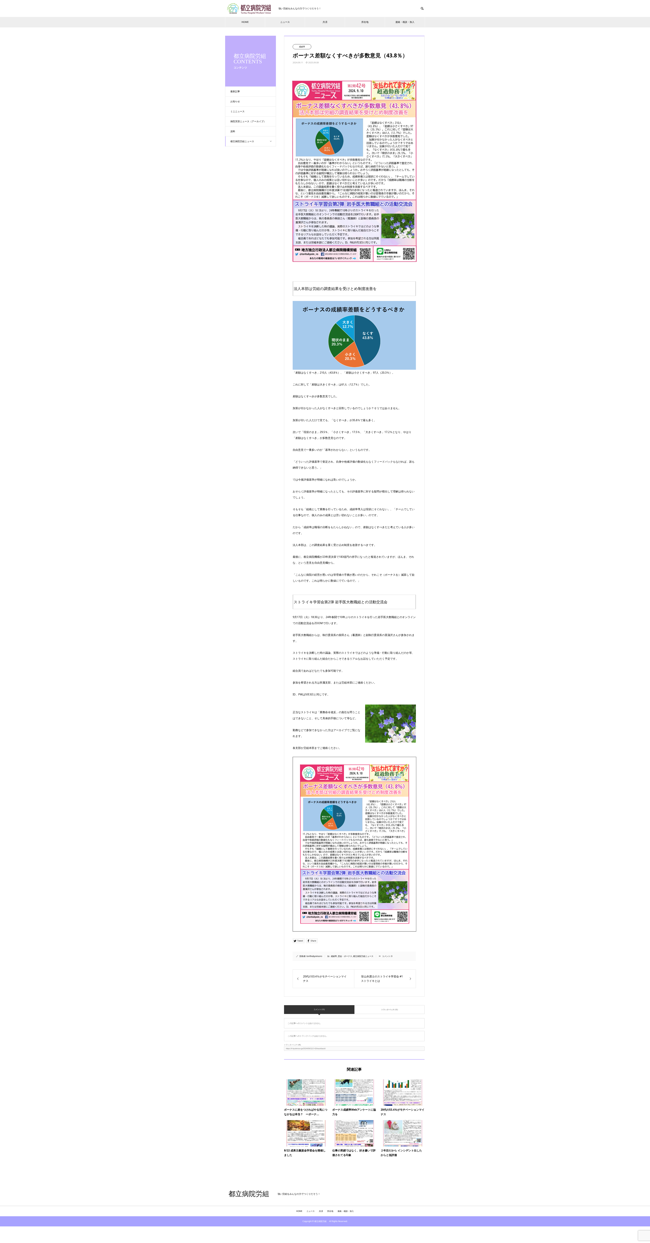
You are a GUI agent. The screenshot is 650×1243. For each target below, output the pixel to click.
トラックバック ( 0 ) (389, 1009)
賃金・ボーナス (345, 956)
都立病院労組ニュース (242, 141)
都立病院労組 (251, 1194)
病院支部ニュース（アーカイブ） (248, 121)
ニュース (285, 22)
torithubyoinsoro (314, 956)
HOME (245, 22)
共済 (325, 22)
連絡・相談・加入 (404, 22)
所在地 (365, 22)
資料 (232, 131)
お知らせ (235, 101)
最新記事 (235, 91)
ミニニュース (237, 111)
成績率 (302, 46)
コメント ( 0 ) (319, 1009)
